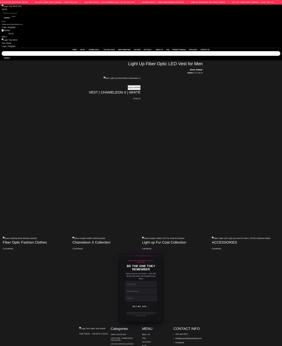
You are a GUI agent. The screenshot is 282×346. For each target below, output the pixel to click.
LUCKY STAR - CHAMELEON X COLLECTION (122, 339)
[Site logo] (13, 7)
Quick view (131, 82)
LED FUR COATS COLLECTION (122, 344)
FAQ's (144, 338)
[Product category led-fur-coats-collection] (176, 243)
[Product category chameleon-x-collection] (106, 243)
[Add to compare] (125, 82)
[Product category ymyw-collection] (36, 243)
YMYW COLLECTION (118, 334)
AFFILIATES (146, 342)
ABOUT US (146, 334)
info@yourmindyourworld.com (12, 24)
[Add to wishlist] (137, 82)
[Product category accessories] (245, 243)
